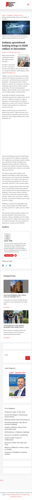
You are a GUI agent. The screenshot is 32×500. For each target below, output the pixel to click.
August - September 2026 (17, 372)
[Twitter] (6, 265)
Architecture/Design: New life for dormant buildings (16, 423)
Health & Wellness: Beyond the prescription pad (15, 428)
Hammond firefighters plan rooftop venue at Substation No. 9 (15, 296)
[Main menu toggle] (28, 4)
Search (6, 355)
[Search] (27, 358)
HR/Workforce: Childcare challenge (17, 432)
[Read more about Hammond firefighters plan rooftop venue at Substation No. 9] (16, 286)
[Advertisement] (16, 137)
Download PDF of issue (17, 397)
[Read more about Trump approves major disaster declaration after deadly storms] (16, 316)
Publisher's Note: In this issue (15, 412)
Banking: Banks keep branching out (17, 420)
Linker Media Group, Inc (14, 494)
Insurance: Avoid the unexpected (16, 435)
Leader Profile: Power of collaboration (13, 439)
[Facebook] (3, 265)
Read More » (7, 307)
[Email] (15, 255)
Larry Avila (8, 241)
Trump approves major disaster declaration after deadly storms (14, 326)
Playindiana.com (11, 72)
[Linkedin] (10, 265)
